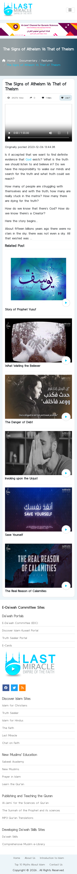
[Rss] (22, 687)
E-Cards (7, 645)
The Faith (8, 727)
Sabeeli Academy (13, 761)
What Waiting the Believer (22, 365)
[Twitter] (14, 687)
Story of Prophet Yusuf (20, 309)
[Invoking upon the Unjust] (38, 452)
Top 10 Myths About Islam (30, 864)
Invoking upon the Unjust (21, 478)
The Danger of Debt (19, 422)
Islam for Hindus (12, 720)
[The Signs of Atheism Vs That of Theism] (66, 303)
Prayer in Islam (11, 776)
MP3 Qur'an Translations (17, 817)
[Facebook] (6, 687)
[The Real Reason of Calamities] (38, 565)
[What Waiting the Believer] (38, 340)
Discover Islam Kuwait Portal (20, 630)
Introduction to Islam (52, 858)
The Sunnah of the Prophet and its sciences (31, 810)
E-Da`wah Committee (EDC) (20, 622)
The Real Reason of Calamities (25, 591)
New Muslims (10, 769)
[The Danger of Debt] (38, 396)
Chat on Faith (11, 742)
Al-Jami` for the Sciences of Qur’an (25, 802)
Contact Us (55, 864)
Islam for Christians (14, 705)
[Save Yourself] (38, 509)
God (29, 159)
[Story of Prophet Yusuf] (38, 278)
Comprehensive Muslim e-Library (23, 844)
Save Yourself (14, 534)
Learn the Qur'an (13, 784)
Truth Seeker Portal (14, 637)
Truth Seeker (10, 712)
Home (16, 858)
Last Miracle (9, 735)
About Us (30, 858)
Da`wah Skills (10, 836)
